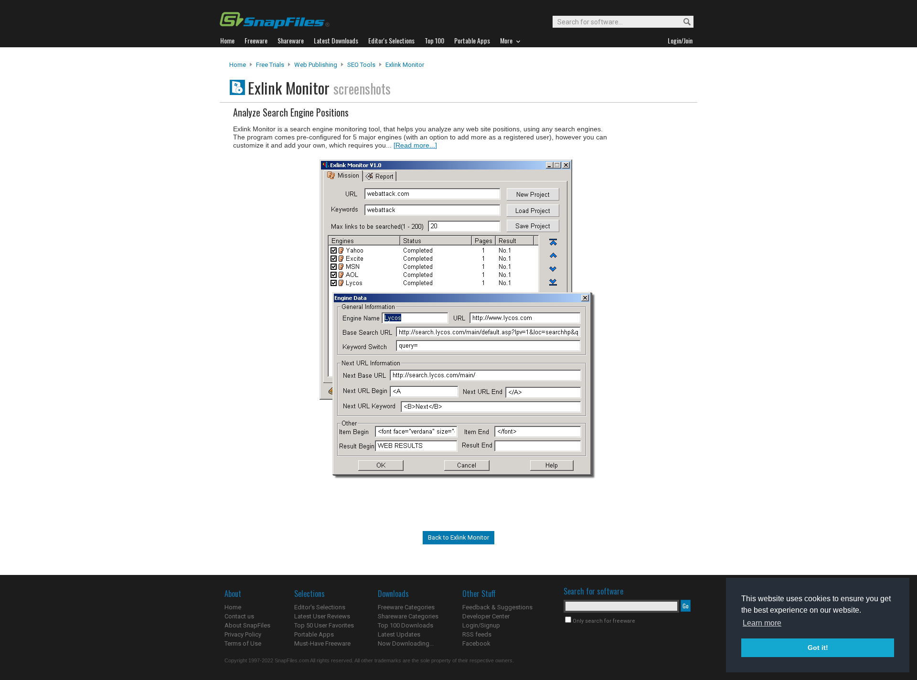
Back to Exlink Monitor (458, 537)
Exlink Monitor (404, 64)
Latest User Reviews (322, 616)
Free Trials (270, 64)
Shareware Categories (408, 616)
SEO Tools (361, 64)
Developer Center (486, 616)
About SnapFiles (247, 625)
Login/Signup (481, 625)
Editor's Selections (319, 607)
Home (237, 64)
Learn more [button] (762, 623)
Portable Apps (314, 634)
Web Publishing (315, 64)
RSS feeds (476, 634)
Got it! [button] (818, 647)
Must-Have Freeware (322, 643)
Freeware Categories (406, 607)
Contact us (239, 616)
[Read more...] (415, 145)
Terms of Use (242, 643)
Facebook (476, 643)
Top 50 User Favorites (324, 625)
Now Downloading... (406, 643)
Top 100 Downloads (405, 625)
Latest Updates (399, 634)
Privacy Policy (242, 634)
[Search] (682, 22)
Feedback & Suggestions (497, 607)
